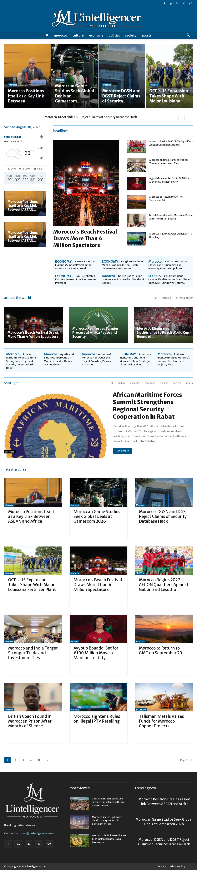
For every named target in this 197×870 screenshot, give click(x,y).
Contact (161, 866)
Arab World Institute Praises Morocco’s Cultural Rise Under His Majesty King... (173, 359)
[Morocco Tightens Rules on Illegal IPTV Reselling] (136, 238)
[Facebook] (164, 3)
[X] (183, 3)
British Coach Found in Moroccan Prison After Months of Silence (123, 279)
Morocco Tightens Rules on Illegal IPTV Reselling (96, 719)
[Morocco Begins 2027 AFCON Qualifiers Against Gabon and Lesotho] (136, 146)
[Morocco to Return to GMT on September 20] (136, 202)
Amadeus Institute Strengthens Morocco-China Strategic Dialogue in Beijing (135, 359)
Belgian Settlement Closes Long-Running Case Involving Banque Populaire (168, 265)
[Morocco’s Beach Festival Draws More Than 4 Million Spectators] (33, 325)
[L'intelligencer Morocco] (98, 19)
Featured (166, 297)
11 (39, 760)
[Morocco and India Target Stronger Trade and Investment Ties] (136, 165)
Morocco (60, 35)
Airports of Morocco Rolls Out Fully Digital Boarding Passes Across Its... (96, 359)
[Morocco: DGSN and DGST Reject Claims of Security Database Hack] (164, 492)
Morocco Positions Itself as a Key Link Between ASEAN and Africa (31, 516)
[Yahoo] (190, 3)
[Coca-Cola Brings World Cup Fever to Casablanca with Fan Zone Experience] (79, 803)
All (155, 297)
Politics (114, 35)
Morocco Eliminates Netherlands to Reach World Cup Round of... (163, 332)
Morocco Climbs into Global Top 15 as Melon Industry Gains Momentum (109, 839)
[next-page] (47, 760)
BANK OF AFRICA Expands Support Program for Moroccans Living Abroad (75, 265)
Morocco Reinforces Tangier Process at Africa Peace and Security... (95, 332)
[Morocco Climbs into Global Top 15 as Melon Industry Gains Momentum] (79, 840)
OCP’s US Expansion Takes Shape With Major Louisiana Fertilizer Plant (92, 117)
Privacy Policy (177, 866)
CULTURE (78, 35)
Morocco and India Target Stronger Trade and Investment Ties (33, 652)
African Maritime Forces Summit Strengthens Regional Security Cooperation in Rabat (21, 361)
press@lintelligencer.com (37, 833)
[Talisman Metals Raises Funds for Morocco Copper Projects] (164, 697)
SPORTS (147, 35)
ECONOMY (96, 35)
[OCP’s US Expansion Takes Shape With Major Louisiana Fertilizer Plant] (33, 560)
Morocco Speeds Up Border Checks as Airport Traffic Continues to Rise (107, 820)
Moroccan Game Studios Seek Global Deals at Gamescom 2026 (96, 516)
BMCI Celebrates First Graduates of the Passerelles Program (75, 279)
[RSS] (177, 3)
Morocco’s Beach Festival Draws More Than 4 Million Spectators (85, 238)
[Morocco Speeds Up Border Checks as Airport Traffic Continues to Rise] (79, 822)
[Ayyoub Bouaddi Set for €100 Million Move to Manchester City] (136, 183)
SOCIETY (130, 35)
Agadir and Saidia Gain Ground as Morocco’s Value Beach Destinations (59, 359)
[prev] (176, 117)
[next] (182, 117)
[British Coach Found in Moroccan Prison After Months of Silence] (136, 220)
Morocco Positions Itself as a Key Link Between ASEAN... (23, 206)
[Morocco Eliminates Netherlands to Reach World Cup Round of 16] (163, 325)
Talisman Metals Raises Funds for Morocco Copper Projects (161, 721)
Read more (122, 450)
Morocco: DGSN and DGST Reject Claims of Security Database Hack (163, 516)
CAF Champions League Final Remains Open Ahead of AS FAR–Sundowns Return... (169, 279)
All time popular (184, 297)
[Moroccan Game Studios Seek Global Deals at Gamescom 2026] (98, 492)
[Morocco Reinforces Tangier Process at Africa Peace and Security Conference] (98, 325)
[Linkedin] (171, 3)
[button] (188, 35)
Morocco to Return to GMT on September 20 (160, 650)
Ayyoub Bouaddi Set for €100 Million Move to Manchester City (95, 652)
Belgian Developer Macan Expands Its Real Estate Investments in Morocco (123, 265)
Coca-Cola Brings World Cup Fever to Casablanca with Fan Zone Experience (108, 802)
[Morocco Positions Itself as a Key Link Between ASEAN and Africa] (33, 492)
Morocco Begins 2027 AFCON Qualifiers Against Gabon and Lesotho (163, 584)
